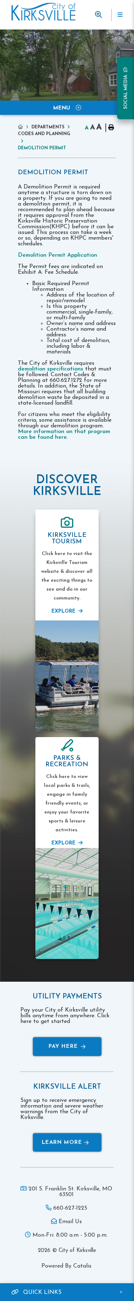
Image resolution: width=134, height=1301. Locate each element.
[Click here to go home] (24, 127)
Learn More (62, 1142)
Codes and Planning (44, 134)
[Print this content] (110, 127)
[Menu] (119, 15)
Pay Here (63, 1046)
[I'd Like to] (98, 15)
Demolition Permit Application (58, 255)
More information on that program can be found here (64, 434)
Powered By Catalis (66, 1266)
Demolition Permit (42, 148)
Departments (47, 127)
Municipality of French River (43, 12)
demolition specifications (50, 369)
